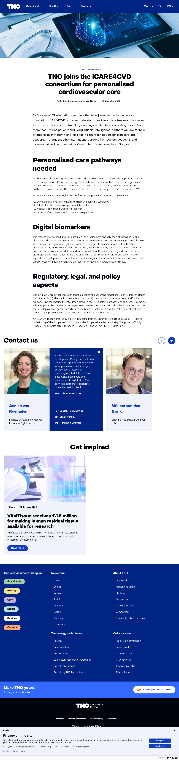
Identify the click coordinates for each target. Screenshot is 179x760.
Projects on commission (128, 640)
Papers (57, 612)
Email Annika (67, 417)
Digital (84, 6)
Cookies (60, 719)
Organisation (122, 580)
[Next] (171, 340)
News (57, 580)
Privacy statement (77, 719)
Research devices (63, 647)
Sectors (12, 618)
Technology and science (66, 633)
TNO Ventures (123, 659)
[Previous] (161, 340)
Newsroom (58, 573)
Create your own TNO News (157, 690)
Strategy (120, 593)
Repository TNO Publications (69, 672)
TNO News (59, 624)
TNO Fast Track (124, 653)
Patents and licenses (65, 666)
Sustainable (33, 6)
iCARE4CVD (71, 195)
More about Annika (66, 394)
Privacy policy (19, 751)
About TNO (120, 573)
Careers (12, 627)
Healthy (53, 6)
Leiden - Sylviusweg (71, 411)
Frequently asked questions (130, 618)
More (147, 6)
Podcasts (58, 605)
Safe (69, 6)
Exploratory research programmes (72, 659)
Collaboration (122, 633)
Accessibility (96, 719)
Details (6, 751)
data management (90, 258)
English (6, 730)
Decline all (160, 746)
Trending (59, 618)
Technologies (61, 653)
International (123, 672)
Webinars (59, 593)
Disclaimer (112, 719)
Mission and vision (125, 586)
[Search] (160, 6)
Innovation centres (126, 666)
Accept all (160, 740)
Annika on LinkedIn (71, 423)
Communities (122, 612)
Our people (122, 599)
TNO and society (125, 605)
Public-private (123, 647)
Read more (17, 549)
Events (57, 586)
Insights (58, 599)
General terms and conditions (86, 726)
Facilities (58, 640)
